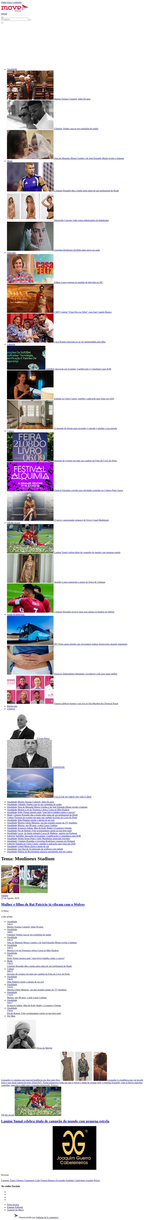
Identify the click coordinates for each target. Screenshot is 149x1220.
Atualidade (12, 69)
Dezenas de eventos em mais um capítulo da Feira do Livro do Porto (45, 817)
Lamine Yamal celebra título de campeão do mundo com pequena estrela (55, 1121)
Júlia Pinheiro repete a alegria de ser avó (36, 820)
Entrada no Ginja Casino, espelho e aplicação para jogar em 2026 (46, 843)
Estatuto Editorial (15, 1207)
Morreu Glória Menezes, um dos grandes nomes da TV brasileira (47, 823)
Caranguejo (29, 1180)
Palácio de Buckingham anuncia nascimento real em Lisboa (45, 851)
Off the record (13, 522)
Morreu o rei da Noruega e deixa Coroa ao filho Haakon (43, 809)
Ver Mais (11, 1016)
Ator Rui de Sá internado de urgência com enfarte (40, 849)
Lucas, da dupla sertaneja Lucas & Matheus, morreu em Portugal (47, 833)
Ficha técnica (13, 1204)
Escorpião (61, 1180)
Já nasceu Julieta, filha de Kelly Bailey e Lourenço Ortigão (45, 828)
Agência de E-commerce (47, 1217)
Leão (37, 1180)
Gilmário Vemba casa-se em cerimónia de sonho (40, 804)
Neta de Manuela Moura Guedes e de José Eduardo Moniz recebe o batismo (52, 807)
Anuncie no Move (15, 1210)
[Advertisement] (74, 45)
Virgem (44, 1180)
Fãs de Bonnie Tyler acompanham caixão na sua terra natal (45, 830)
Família (4, 895)
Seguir (4, 14)
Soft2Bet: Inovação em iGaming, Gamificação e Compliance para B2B (48, 836)
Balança (52, 1180)
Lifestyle (11, 344)
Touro (13, 1180)
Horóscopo (12, 706)
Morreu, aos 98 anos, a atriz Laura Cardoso (37, 825)
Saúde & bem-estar (15, 614)
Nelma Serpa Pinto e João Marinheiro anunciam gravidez (44, 838)
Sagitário (70, 1180)
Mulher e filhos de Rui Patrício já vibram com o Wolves (43, 904)
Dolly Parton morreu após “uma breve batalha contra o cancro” (46, 812)
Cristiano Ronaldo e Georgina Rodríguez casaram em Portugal (46, 841)
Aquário (90, 1180)
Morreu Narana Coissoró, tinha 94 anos (36, 802)
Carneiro (5, 1180)
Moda (9, 161)
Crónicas (11, 709)
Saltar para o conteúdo (11, 2)
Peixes (97, 1180)
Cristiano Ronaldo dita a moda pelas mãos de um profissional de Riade (45, 815)
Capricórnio (80, 1180)
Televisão (11, 252)
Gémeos (20, 1180)
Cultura (10, 431)
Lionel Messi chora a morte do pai (33, 846)
